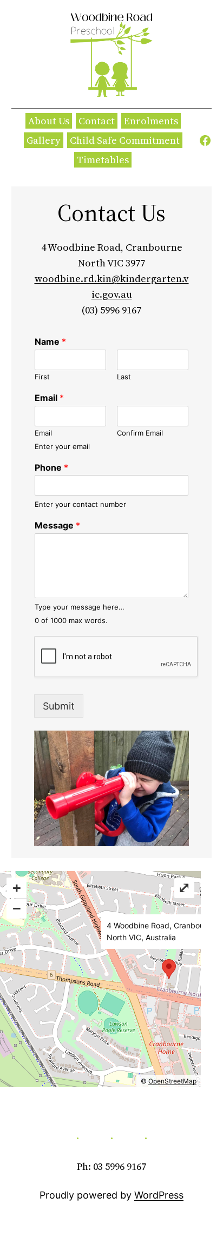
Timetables (103, 159)
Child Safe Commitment (125, 140)
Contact (96, 121)
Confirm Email (140, 433)
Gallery (44, 140)
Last (124, 376)
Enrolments (151, 121)
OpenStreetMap (172, 1081)
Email (49, 397)
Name (50, 341)
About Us (48, 121)
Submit (59, 706)
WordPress (158, 1195)
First (42, 376)
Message (57, 525)
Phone (51, 467)
